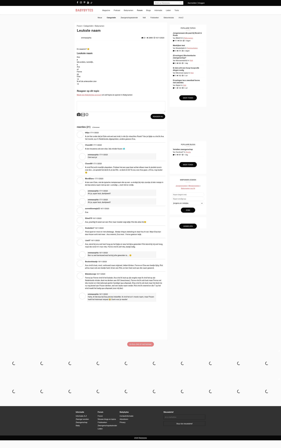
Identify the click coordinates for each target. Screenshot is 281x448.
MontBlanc (89, 178)
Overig (188, 152)
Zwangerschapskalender (129, 17)
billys (87, 132)
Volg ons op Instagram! (141, 344)
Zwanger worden (82, 419)
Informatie (158, 10)
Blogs (148, 10)
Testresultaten (192, 48)
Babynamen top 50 (188, 188)
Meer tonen (188, 98)
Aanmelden (192, 3)
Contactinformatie (126, 416)
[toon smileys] (86, 114)
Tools (177, 10)
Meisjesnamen (194, 186)
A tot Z (181, 17)
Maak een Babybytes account (89, 95)
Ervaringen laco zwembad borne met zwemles (186, 81)
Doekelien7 (89, 228)
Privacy (122, 422)
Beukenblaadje (91, 261)
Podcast (117, 10)
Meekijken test (179, 45)
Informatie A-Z (81, 416)
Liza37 (87, 240)
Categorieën (111, 17)
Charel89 (89, 145)
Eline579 (88, 218)
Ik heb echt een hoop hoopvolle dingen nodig (186, 69)
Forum (139, 10)
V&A (144, 17)
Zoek (188, 210)
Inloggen (201, 3)
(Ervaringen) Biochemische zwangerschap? (184, 56)
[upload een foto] (79, 114)
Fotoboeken (154, 17)
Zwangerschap (81, 422)
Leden (168, 10)
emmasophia (93, 154)
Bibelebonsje (90, 274)
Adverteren (124, 419)
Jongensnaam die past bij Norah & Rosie (187, 34)
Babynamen (128, 10)
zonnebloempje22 (92, 208)
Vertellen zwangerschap (183, 149)
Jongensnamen (181, 186)
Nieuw (100, 17)
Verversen (97, 127)
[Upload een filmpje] (83, 114)
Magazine (106, 10)
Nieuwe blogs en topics (107, 419)
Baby (78, 425)
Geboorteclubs (169, 17)
